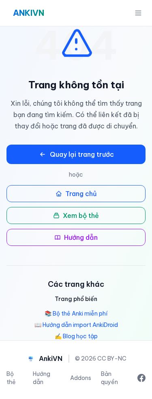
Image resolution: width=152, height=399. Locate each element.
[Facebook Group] (141, 378)
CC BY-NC (111, 358)
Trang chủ (81, 194)
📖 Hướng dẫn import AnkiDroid (76, 325)
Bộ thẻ (11, 378)
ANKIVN (28, 13)
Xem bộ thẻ (81, 215)
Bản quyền (109, 378)
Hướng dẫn (81, 237)
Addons (80, 378)
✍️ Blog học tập (76, 336)
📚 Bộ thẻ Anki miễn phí (76, 313)
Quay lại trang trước (82, 154)
